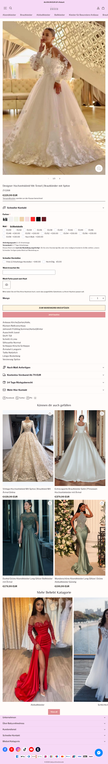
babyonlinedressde (57, 762)
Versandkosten (9, 198)
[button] (5, 8)
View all (54, 712)
